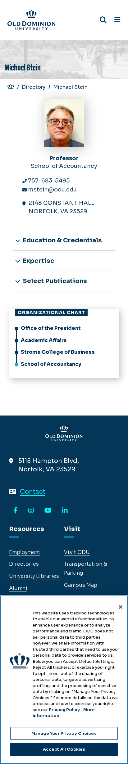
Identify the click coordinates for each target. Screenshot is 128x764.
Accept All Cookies (64, 749)
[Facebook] (16, 511)
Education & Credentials (61, 240)
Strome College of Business (58, 352)
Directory (33, 87)
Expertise (37, 261)
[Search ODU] (103, 20)
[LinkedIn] (65, 511)
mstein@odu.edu (52, 189)
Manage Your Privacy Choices (64, 733)
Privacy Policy (64, 709)
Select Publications (54, 281)
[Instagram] (31, 511)
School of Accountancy (51, 364)
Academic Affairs (44, 340)
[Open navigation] (117, 20)
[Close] (120, 607)
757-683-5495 (49, 180)
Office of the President (51, 328)
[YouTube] (48, 511)
